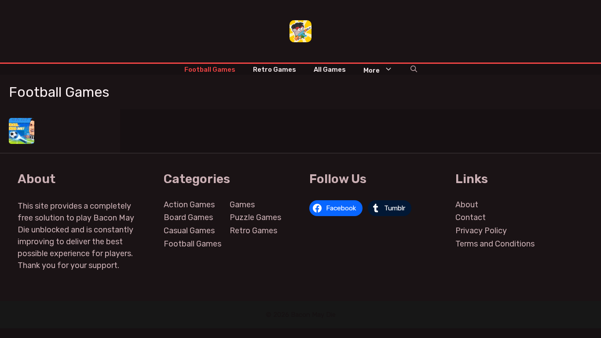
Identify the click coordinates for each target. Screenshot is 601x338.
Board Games (188, 217)
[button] (414, 69)
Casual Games (189, 230)
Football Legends (21, 126)
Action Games (189, 204)
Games (242, 204)
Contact (470, 217)
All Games (330, 69)
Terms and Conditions (495, 244)
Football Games (209, 69)
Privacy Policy (481, 230)
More (371, 70)
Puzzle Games (255, 217)
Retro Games (274, 69)
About (466, 204)
